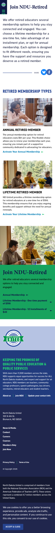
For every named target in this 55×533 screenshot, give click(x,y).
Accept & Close (13, 527)
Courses (6, 441)
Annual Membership (14, 295)
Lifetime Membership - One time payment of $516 (25, 302)
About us (7, 396)
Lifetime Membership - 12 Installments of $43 (25, 310)
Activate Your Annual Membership (21, 152)
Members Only (9, 445)
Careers (6, 437)
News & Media (9, 428)
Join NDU (19, 396)
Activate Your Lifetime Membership (22, 214)
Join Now (7, 450)
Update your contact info (39, 396)
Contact (6, 432)
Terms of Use (24, 462)
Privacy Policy (9, 462)
